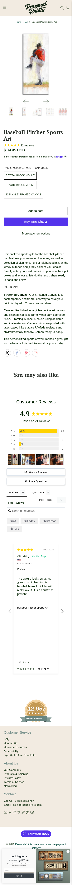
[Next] (46, 101)
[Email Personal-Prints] (5, 813)
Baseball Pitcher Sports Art (32, 607)
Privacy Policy (12, 777)
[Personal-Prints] (36, 8)
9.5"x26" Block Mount (20, 175)
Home (18, 22)
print (13, 521)
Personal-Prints (23, 844)
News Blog (10, 785)
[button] (67, 8)
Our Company (12, 769)
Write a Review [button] (38, 472)
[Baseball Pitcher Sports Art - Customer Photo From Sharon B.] (28, 459)
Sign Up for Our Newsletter (20, 755)
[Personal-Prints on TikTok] (23, 813)
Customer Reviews (15, 746)
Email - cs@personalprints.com (23, 804)
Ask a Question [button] (38, 481)
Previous (9, 609)
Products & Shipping (16, 773)
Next (63, 609)
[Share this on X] (7, 353)
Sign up (19, 875)
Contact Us (10, 742)
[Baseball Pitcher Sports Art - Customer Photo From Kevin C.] (14, 459)
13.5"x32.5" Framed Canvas (23, 194)
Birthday (29, 521)
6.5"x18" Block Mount (20, 185)
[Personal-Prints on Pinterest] (19, 813)
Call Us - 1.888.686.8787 (19, 800)
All (26, 22)
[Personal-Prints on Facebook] (10, 813)
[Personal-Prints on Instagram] (14, 813)
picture (14, 528)
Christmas (49, 521)
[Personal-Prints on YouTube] (32, 813)
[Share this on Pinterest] (26, 353)
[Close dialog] (68, 851)
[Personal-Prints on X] (27, 813)
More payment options (36, 233)
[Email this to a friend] (35, 353)
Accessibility (11, 750)
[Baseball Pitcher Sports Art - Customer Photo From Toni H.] (42, 459)
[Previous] (26, 101)
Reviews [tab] (13, 492)
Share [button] (25, 662)
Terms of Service (14, 781)
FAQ (6, 738)
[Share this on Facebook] (17, 353)
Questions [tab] (38, 492)
